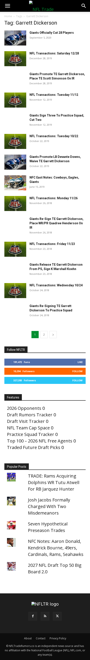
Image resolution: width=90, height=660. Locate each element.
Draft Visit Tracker (26, 421)
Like (80, 362)
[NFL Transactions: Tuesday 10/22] (15, 141)
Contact (40, 638)
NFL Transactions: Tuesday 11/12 (53, 94)
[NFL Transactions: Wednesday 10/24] (15, 290)
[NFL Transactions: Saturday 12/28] (15, 58)
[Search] (84, 6)
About (28, 638)
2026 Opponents (24, 408)
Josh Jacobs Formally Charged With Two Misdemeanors (49, 506)
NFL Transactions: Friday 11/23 (52, 244)
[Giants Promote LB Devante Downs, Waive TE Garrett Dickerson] (15, 162)
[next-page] (53, 334)
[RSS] (45, 616)
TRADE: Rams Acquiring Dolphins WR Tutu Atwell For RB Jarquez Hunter (53, 482)
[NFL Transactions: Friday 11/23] (15, 249)
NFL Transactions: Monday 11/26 (53, 198)
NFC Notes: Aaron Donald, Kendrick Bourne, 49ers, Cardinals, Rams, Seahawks (55, 547)
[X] (57, 616)
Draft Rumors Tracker (29, 415)
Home (8, 16)
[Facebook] (32, 616)
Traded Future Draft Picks (33, 447)
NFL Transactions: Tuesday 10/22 (53, 136)
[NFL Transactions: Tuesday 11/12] (15, 100)
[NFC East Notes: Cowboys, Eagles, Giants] (15, 182)
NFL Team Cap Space (28, 428)
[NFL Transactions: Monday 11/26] (15, 203)
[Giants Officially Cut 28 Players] (15, 38)
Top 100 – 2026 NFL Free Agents (39, 441)
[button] (7, 6)
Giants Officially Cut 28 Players (51, 32)
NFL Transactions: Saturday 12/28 (54, 53)
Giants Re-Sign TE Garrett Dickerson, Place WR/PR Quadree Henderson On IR (56, 223)
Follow (77, 371)
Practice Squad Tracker (30, 434)
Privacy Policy (58, 638)
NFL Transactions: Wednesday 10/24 (56, 285)
